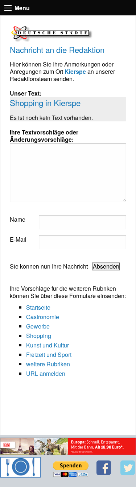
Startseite (38, 307)
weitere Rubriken (48, 364)
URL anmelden (45, 373)
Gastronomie (42, 317)
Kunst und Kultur (47, 345)
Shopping (38, 335)
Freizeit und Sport (48, 354)
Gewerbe (38, 326)
